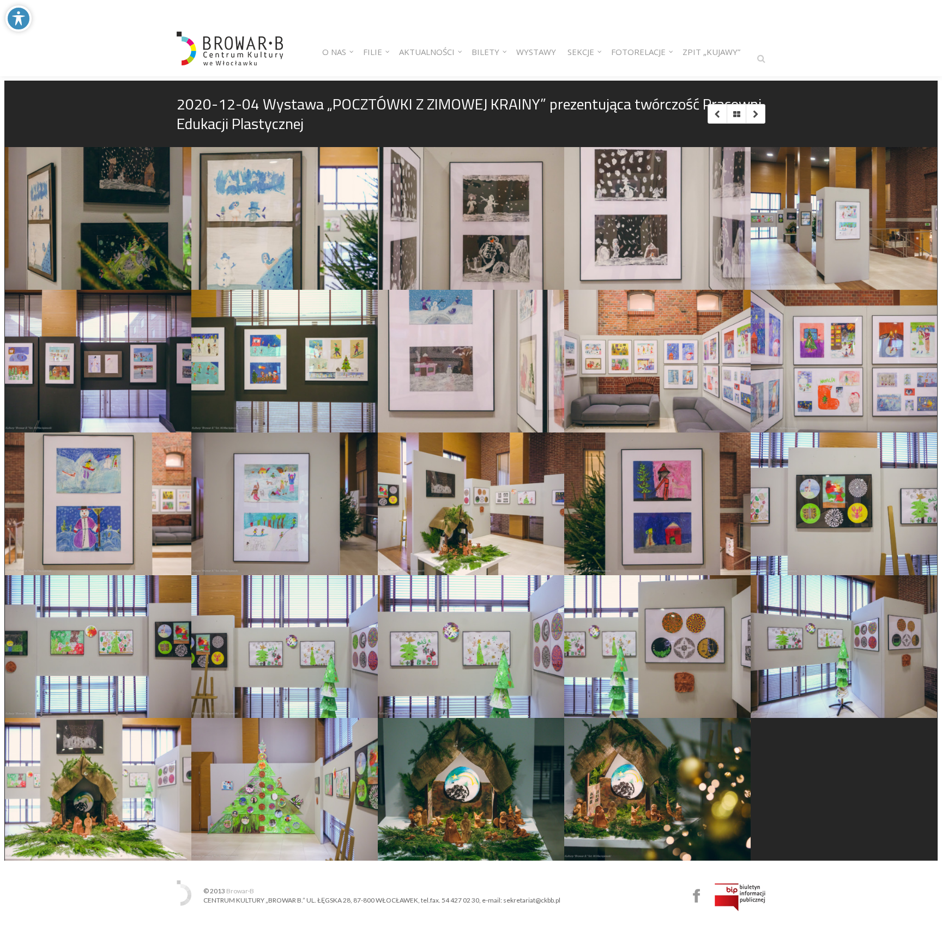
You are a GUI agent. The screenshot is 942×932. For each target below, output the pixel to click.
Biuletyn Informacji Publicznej (740, 897)
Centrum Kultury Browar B (696, 896)
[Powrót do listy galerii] (736, 114)
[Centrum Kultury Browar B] (230, 38)
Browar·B (240, 891)
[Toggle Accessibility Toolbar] (18, 18)
